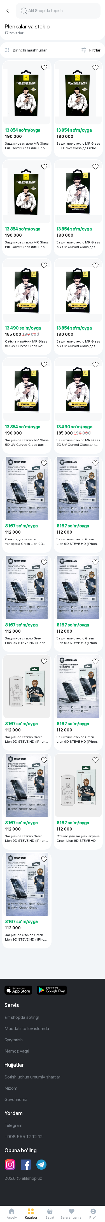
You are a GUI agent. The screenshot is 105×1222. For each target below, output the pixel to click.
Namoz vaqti (16, 1051)
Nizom (10, 1088)
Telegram (13, 1125)
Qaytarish (13, 1039)
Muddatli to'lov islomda (26, 1028)
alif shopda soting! (21, 1017)
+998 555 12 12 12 (23, 1136)
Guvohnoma (15, 1099)
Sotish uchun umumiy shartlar (32, 1077)
